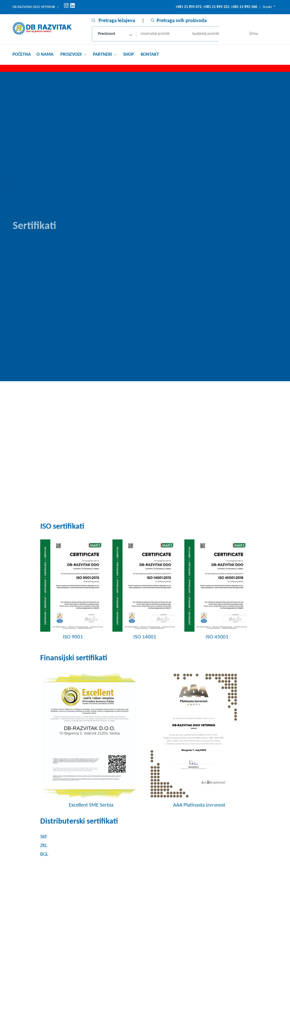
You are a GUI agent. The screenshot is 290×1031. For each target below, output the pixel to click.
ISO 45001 (217, 637)
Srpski (268, 7)
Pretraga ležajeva (116, 20)
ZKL (43, 845)
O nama (45, 54)
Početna (21, 54)
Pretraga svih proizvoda (182, 20)
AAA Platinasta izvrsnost (199, 805)
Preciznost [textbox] (106, 34)
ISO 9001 (73, 637)
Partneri (103, 54)
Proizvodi (71, 54)
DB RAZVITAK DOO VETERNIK (33, 7)
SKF (43, 837)
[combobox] (114, 34)
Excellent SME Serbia (91, 805)
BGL (44, 854)
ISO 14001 (144, 637)
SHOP (128, 54)
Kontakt (150, 54)
